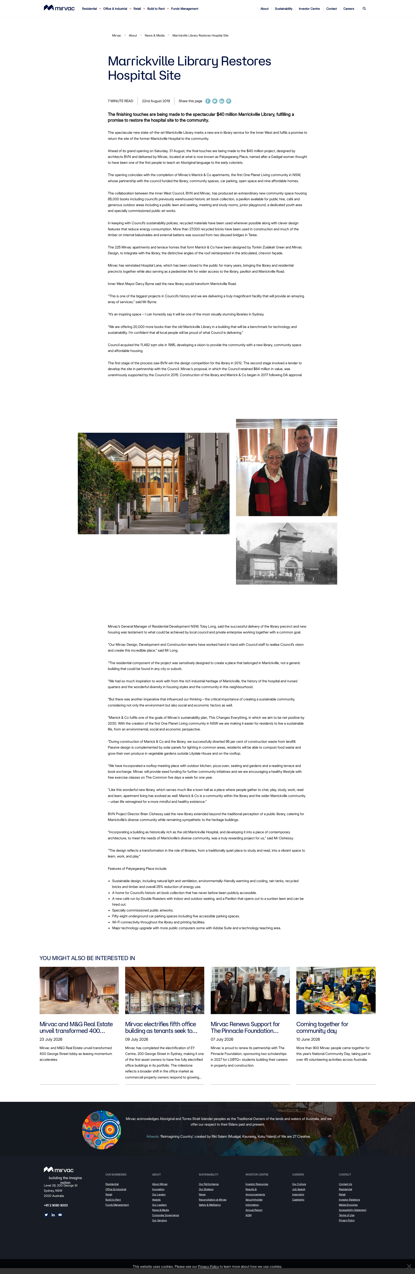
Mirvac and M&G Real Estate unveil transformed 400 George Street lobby (76, 1027)
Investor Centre (257, 1174)
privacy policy (208, 1266)
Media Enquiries (348, 1204)
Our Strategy (206, 1189)
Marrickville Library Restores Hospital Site (200, 35)
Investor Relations (349, 1199)
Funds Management (184, 8)
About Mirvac (160, 1184)
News (202, 1194)
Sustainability (208, 1174)
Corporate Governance (165, 1215)
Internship (298, 1194)
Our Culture (299, 1184)
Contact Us (345, 1184)
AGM (248, 1215)
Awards (156, 1199)
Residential (112, 1184)
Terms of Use (346, 1215)
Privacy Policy (347, 1220)
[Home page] (58, 1169)
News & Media (154, 35)
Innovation (158, 1189)
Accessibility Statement (352, 1210)
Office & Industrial (115, 1189)
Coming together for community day (322, 1027)
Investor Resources (257, 1184)
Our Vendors (159, 1220)
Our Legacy (159, 1194)
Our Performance (209, 1184)
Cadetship (298, 1199)
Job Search (298, 1189)
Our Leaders (159, 1204)
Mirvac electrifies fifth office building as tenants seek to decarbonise (160, 1027)
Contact (345, 1174)
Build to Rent (113, 1199)
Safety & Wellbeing (210, 1204)
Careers (298, 1174)
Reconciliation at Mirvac (213, 1199)
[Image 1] (59, 7)
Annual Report (254, 1210)
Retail (108, 1194)
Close (408, 1266)
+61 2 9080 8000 (56, 1205)
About (133, 35)
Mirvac (116, 35)
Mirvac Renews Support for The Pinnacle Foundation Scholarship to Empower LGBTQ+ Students (245, 1027)
